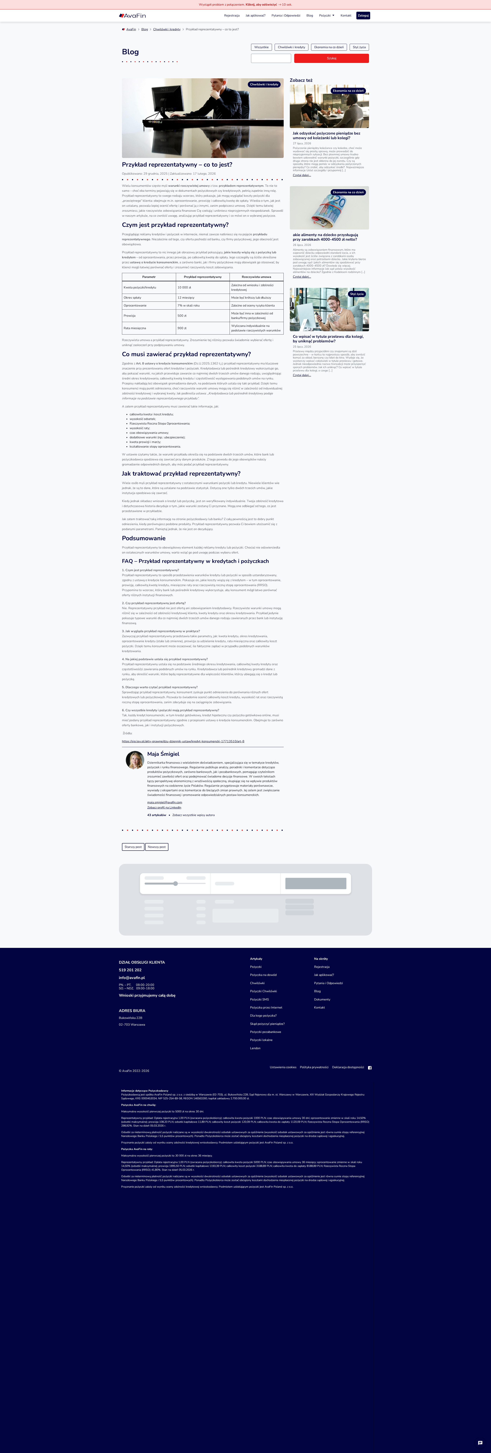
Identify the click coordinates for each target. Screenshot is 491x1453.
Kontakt (346, 15)
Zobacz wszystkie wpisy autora (193, 815)
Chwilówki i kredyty (166, 29)
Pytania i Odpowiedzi (286, 15)
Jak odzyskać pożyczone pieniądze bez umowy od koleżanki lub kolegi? (326, 135)
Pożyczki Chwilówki (263, 991)
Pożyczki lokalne (261, 1040)
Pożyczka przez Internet (266, 1007)
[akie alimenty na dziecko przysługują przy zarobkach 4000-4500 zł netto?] (329, 208)
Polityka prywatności (314, 1067)
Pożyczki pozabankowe (265, 1032)
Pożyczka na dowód (263, 975)
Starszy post (133, 847)
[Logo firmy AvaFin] (132, 15)
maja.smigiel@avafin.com (164, 802)
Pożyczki (325, 15)
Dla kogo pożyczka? (263, 1015)
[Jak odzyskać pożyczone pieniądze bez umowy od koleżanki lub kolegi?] (329, 106)
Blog (309, 15)
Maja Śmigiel (163, 754)
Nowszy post (157, 847)
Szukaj (331, 58)
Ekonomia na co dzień (329, 47)
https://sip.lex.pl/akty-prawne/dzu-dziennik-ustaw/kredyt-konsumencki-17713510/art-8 (183, 741)
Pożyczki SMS (259, 999)
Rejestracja (232, 15)
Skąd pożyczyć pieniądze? (267, 1024)
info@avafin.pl (132, 977)
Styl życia (359, 47)
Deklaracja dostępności (348, 1067)
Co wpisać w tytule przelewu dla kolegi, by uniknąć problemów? (328, 339)
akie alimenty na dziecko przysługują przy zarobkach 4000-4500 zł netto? (325, 237)
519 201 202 (130, 970)
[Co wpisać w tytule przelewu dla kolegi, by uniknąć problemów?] (329, 309)
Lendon (255, 1048)
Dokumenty (322, 999)
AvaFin (131, 29)
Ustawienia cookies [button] (283, 1067)
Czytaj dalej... (302, 175)
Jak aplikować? (255, 15)
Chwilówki (257, 983)
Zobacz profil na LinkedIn (164, 807)
